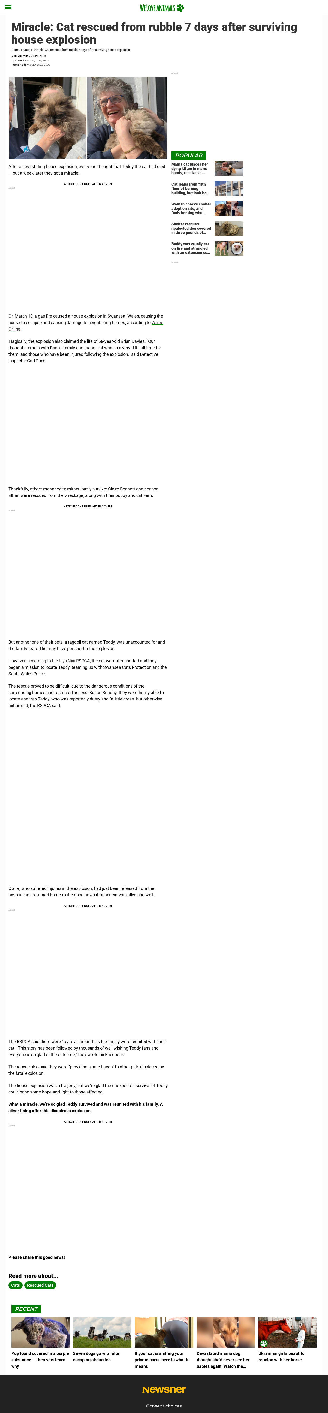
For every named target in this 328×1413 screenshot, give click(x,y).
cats (15, 1285)
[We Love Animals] (162, 7)
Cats (26, 50)
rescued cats (40, 1285)
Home (15, 50)
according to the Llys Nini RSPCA (58, 660)
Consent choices (164, 1406)
